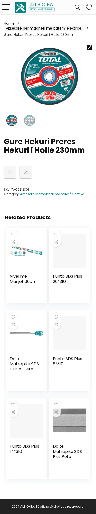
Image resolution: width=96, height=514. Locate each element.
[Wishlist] (89, 7)
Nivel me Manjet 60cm (23, 278)
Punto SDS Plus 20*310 (67, 278)
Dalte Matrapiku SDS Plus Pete (67, 451)
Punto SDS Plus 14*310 (24, 448)
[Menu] (6, 7)
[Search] (77, 7)
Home (9, 23)
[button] (89, 47)
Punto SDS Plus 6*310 (67, 361)
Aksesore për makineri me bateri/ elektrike (43, 28)
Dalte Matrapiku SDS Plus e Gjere (24, 364)
